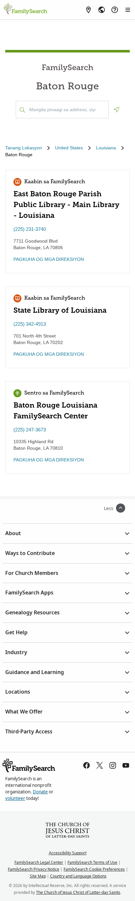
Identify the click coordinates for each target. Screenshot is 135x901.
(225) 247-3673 (29, 429)
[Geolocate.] (116, 109)
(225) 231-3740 (29, 229)
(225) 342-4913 (29, 324)
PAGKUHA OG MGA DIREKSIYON (48, 259)
